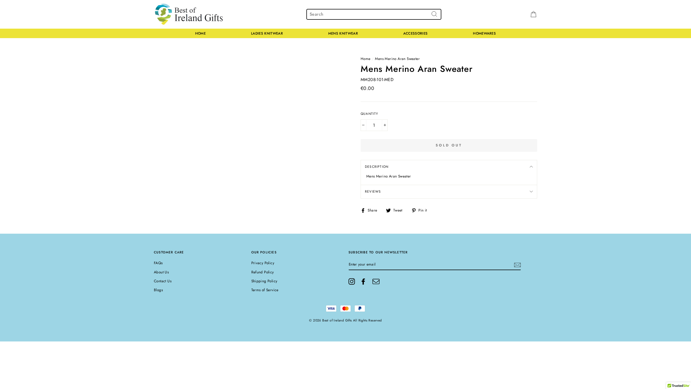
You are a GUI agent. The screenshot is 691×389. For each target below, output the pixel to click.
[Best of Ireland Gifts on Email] (376, 281)
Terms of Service (265, 290)
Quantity (369, 113)
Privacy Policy (263, 263)
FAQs (158, 263)
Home (200, 33)
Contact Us (162, 281)
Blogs (158, 290)
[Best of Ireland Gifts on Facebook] (363, 281)
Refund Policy (262, 272)
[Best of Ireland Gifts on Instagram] (351, 281)
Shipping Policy (264, 281)
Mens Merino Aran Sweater (397, 58)
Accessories (415, 33)
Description (376, 166)
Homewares (484, 33)
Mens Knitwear (343, 33)
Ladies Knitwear (267, 33)
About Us (161, 272)
